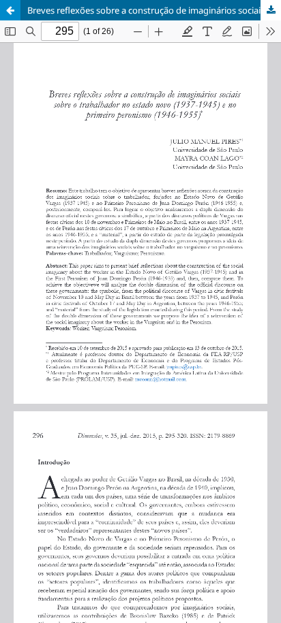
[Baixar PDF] (271, 10)
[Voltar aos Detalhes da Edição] (10, 10)
